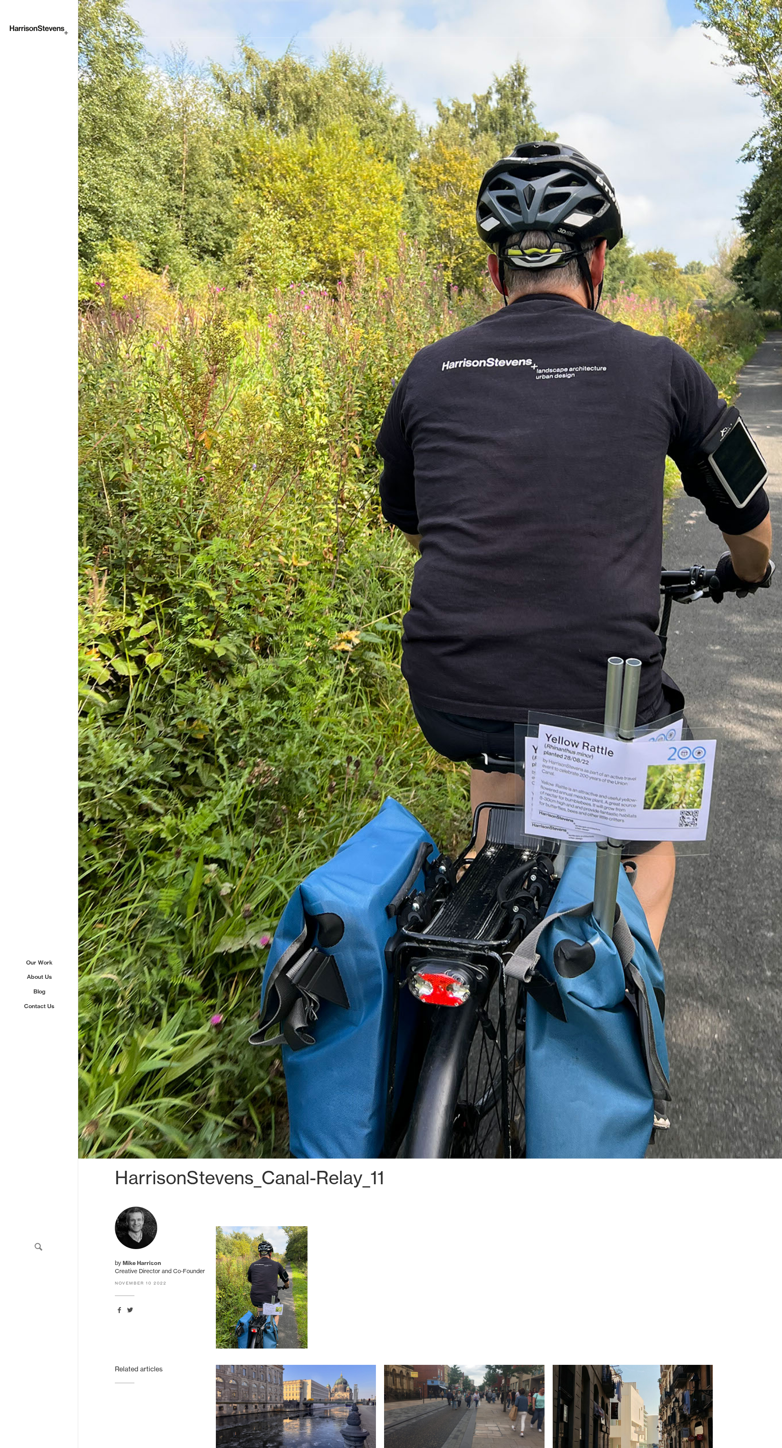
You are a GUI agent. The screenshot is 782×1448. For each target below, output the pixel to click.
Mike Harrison (142, 1263)
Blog (39, 992)
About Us (39, 977)
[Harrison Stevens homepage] (39, 30)
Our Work (39, 962)
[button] (39, 1247)
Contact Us (39, 1006)
